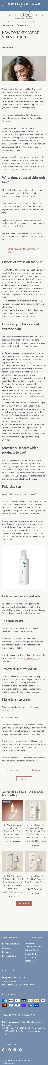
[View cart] (43, 15)
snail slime (9, 169)
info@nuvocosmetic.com (13, 977)
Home (4, 22)
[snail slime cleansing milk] (24, 588)
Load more (24, 903)
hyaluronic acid (31, 658)
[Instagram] (4, 1050)
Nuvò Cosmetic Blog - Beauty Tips (23, 22)
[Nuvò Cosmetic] (24, 15)
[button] (37, 15)
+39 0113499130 (10, 981)
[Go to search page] (37, 15)
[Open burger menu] (3, 15)
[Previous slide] (3, 5)
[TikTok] (9, 1050)
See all (24, 778)
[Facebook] (15, 1050)
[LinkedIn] (20, 1050)
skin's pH (30, 533)
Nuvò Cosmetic (24, 1060)
